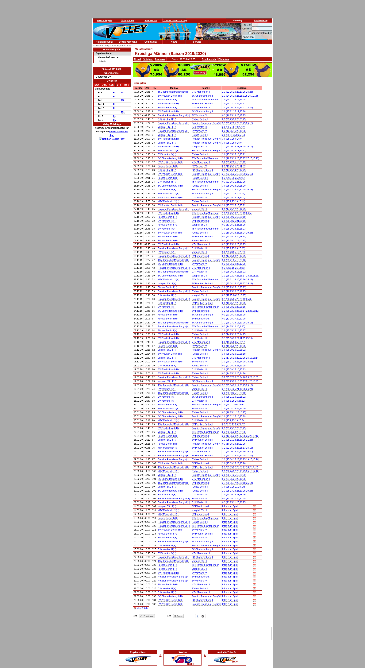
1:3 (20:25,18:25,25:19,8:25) (237, 213)
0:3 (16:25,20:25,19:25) (234, 291)
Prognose (160, 59)
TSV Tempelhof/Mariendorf (205, 99)
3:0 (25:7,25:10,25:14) (233, 127)
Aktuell (137, 59)
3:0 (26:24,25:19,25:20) (234, 475)
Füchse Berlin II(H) (167, 99)
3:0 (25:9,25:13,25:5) (233, 420)
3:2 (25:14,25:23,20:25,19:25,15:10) (240, 459)
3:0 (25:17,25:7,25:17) (233, 193)
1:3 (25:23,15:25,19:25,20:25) (237, 490)
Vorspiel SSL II (199, 146)
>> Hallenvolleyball (103, 45)
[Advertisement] (202, 633)
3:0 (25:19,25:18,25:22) (234, 350)
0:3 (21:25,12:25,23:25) (234, 428)
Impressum (151, 20)
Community (150, 42)
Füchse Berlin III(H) (168, 166)
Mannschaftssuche (108, 57)
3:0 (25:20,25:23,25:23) (234, 228)
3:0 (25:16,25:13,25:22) (234, 271)
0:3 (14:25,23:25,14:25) (234, 256)
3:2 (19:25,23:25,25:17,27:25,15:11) (240, 158)
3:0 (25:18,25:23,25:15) (234, 307)
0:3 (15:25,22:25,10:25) (234, 346)
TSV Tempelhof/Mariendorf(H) (173, 92)
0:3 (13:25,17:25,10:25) (234, 303)
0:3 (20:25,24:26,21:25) (234, 432)
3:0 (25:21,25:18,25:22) (234, 397)
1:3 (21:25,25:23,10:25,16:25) (237, 92)
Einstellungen (203, 616)
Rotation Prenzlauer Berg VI (206, 123)
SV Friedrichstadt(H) (168, 103)
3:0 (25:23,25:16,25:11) (234, 287)
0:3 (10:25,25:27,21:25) (234, 443)
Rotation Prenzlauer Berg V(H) (173, 123)
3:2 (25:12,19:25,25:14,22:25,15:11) (240, 311)
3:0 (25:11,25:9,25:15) (233, 135)
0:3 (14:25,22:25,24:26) (234, 373)
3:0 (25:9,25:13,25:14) (233, 201)
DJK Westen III (199, 127)
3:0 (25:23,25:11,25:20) (234, 252)
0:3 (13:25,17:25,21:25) (234, 498)
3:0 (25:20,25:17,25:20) (234, 185)
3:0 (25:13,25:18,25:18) (234, 354)
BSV (126, 84)
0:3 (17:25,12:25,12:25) (234, 209)
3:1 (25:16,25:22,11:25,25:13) (237, 338)
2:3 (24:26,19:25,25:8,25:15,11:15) (240, 96)
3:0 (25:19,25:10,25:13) (234, 369)
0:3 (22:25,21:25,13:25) (234, 181)
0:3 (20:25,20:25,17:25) (234, 264)
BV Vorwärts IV (199, 115)
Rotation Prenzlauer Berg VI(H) (174, 115)
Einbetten (223, 59)
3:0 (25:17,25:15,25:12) (234, 205)
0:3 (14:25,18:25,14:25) (234, 334)
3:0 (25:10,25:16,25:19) (234, 393)
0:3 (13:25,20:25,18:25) (234, 244)
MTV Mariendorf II (201, 92)
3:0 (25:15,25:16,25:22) (234, 154)
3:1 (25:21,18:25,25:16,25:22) (237, 279)
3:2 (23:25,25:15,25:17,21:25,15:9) (240, 381)
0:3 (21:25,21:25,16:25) (234, 479)
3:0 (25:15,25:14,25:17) (234, 330)
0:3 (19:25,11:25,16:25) (234, 412)
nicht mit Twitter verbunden (169, 616)
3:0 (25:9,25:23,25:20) (233, 248)
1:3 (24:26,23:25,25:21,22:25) (237, 107)
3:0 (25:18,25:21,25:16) (234, 221)
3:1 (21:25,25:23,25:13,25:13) (237, 447)
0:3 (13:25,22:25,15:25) (234, 224)
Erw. (96, 84)
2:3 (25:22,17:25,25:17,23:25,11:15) (240, 275)
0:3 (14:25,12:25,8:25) (233, 326)
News (174, 42)
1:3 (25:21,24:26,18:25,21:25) (237, 439)
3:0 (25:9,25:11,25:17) (233, 486)
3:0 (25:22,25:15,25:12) (234, 162)
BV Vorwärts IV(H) (167, 154)
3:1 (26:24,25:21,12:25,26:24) (237, 389)
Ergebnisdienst (104, 53)
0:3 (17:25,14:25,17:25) (234, 170)
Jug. (104, 84)
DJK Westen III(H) (167, 119)
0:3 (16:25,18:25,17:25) (234, 115)
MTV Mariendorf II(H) (168, 150)
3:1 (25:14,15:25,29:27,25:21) (237, 283)
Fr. (114, 92)
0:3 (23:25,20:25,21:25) (234, 119)
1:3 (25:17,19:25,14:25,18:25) (237, 361)
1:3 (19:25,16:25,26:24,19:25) (237, 232)
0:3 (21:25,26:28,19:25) (234, 365)
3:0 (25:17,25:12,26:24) (234, 99)
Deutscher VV (103, 76)
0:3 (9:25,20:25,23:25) (233, 178)
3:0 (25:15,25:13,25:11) (234, 150)
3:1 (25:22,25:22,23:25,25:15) (237, 123)
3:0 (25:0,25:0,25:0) (232, 138)
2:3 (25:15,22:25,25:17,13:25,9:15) (240, 467)
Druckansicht (209, 59)
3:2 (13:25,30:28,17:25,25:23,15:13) (240, 436)
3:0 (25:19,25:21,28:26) (234, 494)
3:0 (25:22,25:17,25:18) (234, 111)
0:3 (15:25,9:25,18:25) (233, 342)
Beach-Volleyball (128, 42)
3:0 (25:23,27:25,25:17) (234, 103)
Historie (102, 61)
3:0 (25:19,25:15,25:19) (234, 217)
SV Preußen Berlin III (202, 103)
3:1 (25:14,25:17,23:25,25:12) (237, 385)
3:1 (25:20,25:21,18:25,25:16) (237, 146)
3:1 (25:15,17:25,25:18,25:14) (237, 483)
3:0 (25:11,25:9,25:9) (233, 404)
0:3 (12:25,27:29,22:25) (234, 318)
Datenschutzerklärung (175, 20)
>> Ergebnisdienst (122, 45)
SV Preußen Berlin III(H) (170, 96)
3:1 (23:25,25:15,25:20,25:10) (237, 174)
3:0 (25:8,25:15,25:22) (233, 401)
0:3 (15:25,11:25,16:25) (234, 240)
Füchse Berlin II (200, 154)
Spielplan (148, 59)
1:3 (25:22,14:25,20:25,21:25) (237, 455)
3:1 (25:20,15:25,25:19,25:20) (237, 451)
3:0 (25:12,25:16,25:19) (234, 416)
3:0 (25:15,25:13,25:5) (233, 197)
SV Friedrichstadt (200, 221)
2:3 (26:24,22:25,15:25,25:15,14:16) (240, 471)
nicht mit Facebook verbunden (135, 616)
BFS (119, 84)
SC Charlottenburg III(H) (170, 158)
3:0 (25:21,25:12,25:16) (234, 260)
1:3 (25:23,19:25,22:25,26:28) (237, 189)
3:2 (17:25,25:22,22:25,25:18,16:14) (240, 358)
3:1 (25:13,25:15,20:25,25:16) (237, 322)
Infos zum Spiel (230, 506)
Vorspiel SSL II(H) (167, 127)
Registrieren (260, 20)
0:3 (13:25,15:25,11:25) (234, 166)
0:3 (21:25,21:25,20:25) (234, 502)
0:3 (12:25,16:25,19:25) (234, 131)
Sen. (111, 84)
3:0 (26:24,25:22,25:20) (234, 408)
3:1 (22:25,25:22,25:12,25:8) (237, 299)
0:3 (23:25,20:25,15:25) (234, 314)
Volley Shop (127, 20)
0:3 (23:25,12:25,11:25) (234, 236)
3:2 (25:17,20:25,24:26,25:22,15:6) (240, 377)
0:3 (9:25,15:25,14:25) (233, 268)
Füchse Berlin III (200, 119)
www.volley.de (104, 20)
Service (197, 42)
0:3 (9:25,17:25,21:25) (233, 424)
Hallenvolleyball (104, 42)
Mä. (123, 92)
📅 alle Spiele (141, 608)
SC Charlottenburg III (202, 96)
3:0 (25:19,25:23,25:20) (234, 463)
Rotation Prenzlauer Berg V (206, 150)
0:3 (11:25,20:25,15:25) (234, 295)
